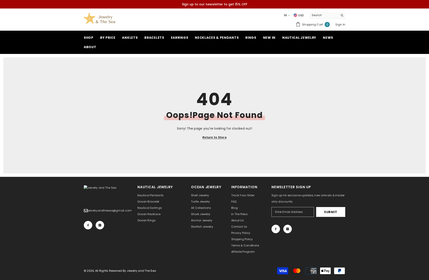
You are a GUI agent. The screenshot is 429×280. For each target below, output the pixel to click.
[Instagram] (100, 225)
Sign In (340, 24)
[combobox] (323, 15)
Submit (330, 212)
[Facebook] (88, 225)
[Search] (327, 15)
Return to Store (214, 137)
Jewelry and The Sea (141, 271)
